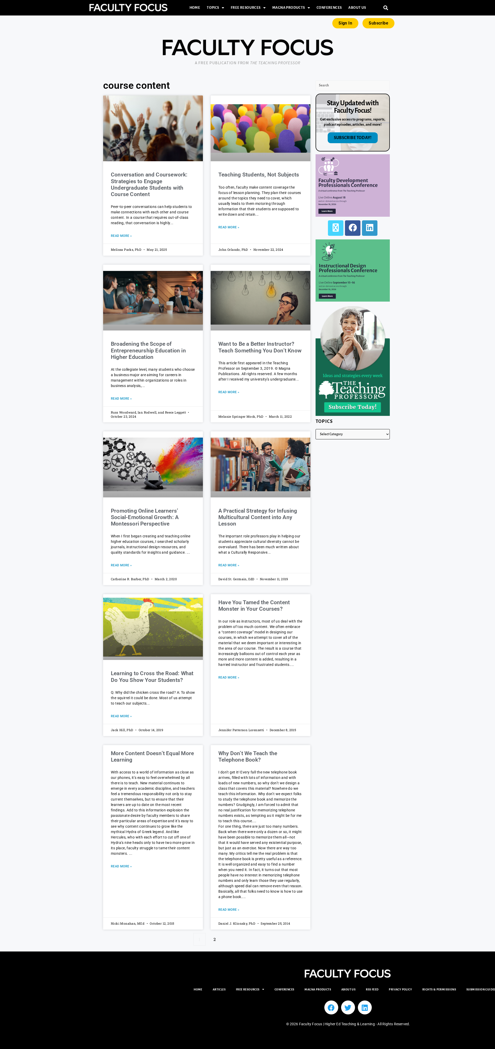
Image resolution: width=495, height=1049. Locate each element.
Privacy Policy (400, 989)
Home (194, 8)
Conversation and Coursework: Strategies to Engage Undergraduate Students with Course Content (149, 184)
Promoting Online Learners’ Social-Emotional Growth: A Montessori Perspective (145, 517)
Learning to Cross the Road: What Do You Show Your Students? (152, 676)
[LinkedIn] (369, 228)
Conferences (329, 8)
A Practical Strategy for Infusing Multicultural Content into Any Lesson (257, 517)
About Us (357, 8)
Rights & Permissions (439, 989)
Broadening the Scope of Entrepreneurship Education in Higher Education (148, 350)
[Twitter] (348, 1007)
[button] (386, 8)
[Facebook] (352, 228)
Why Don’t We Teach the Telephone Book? (247, 756)
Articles (219, 989)
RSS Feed (372, 989)
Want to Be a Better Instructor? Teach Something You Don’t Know (260, 347)
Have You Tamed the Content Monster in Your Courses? (254, 605)
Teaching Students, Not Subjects (258, 175)
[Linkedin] (365, 1007)
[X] (335, 228)
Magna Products (288, 8)
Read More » (121, 236)
